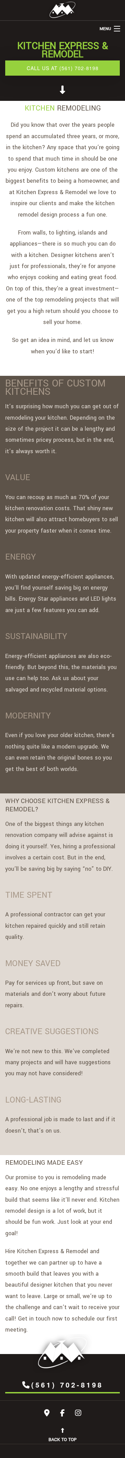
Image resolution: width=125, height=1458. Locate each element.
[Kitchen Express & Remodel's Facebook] (62, 1414)
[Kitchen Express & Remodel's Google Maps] (47, 1414)
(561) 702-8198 (67, 1385)
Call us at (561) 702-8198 (63, 68)
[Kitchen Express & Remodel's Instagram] (78, 1414)
